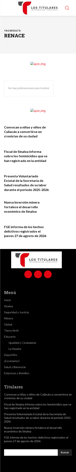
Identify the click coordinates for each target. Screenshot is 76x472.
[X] (48, 274)
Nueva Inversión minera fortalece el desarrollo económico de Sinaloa (22, 206)
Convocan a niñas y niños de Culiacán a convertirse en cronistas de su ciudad (25, 131)
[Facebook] (28, 274)
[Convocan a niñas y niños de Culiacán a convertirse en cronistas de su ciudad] (62, 131)
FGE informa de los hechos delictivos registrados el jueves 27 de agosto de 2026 (25, 231)
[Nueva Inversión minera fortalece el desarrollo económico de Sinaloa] (62, 206)
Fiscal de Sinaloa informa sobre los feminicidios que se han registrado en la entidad (25, 156)
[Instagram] (38, 274)
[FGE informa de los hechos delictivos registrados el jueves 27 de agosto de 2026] (62, 231)
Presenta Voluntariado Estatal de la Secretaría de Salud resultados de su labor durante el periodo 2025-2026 (38, 417)
